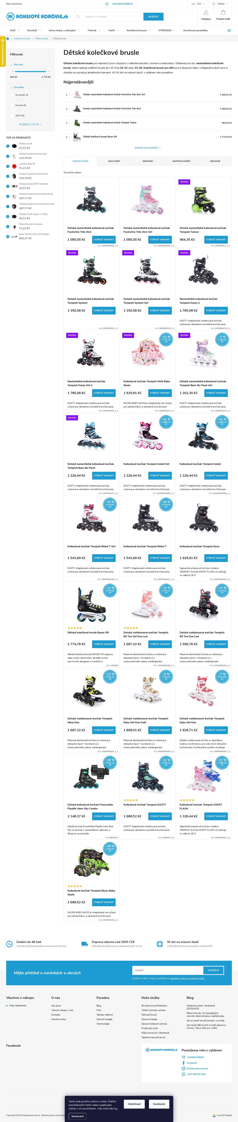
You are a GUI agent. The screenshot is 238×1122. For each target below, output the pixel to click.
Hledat (153, 16)
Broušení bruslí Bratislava (154, 1005)
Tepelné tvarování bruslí (153, 1037)
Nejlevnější (114, 161)
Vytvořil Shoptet (224, 1115)
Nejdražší (147, 161)
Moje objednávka (14, 3)
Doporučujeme (80, 161)
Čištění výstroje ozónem (154, 1010)
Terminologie (102, 1023)
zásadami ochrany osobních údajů (187, 978)
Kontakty (55, 1014)
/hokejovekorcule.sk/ (197, 1068)
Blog (98, 1005)
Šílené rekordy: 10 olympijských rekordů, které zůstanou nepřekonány (205, 1015)
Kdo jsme (56, 1005)
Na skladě (21, 95)
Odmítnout (134, 1104)
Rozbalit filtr (29, 124)
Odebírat (213, 970)
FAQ (98, 1010)
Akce (18, 100)
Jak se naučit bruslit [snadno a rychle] (205, 1020)
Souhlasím (159, 1104)
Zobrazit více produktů (146, 147)
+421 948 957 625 (196, 1074)
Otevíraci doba (58, 1019)
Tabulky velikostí (104, 1014)
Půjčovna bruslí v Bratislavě (155, 1032)
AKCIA (19, 115)
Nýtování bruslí (149, 1014)
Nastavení (78, 1116)
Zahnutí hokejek (104, 1019)
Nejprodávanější (181, 161)
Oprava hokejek (149, 1019)
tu (116, 1108)
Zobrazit (104, 240)
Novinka (20, 105)
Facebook (192, 1062)
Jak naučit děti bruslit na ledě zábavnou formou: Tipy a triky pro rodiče (206, 1027)
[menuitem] (15, 31)
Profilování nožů (150, 1028)
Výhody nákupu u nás (62, 1010)
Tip (18, 110)
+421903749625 (195, 1057)
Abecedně (215, 161)
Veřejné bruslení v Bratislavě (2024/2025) (201, 1007)
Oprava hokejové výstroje (154, 1023)
